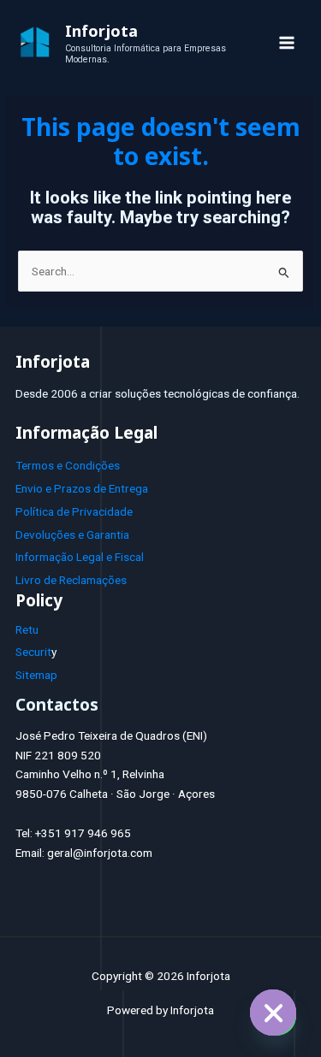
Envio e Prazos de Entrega (81, 488)
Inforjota (101, 31)
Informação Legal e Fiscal (79, 557)
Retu (27, 629)
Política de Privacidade (74, 511)
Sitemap (36, 675)
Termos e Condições (67, 465)
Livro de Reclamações (71, 580)
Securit (33, 651)
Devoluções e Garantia (72, 534)
